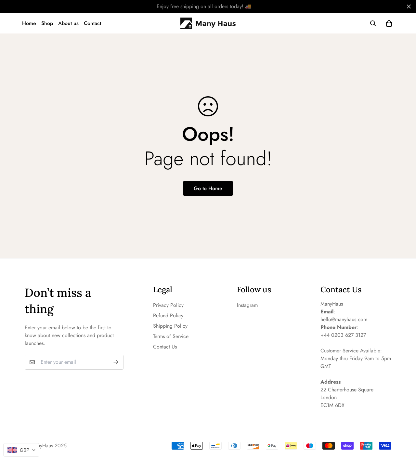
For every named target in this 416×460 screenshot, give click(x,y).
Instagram (247, 305)
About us (68, 23)
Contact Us (165, 346)
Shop (47, 23)
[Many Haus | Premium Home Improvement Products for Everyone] (208, 23)
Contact (92, 23)
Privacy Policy (168, 305)
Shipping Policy (170, 326)
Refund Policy (168, 315)
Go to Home (208, 188)
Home (29, 23)
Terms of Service (170, 336)
